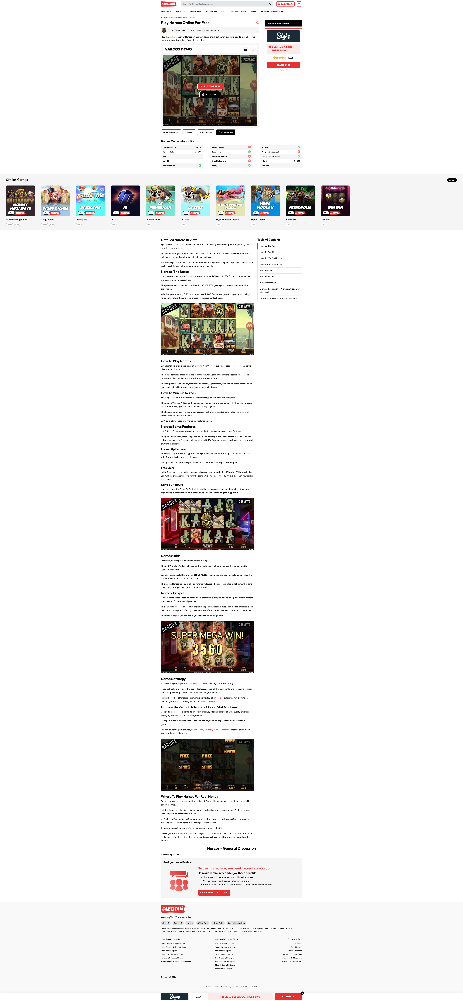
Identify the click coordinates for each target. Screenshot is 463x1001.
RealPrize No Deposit (223, 968)
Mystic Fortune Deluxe (227, 219)
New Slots (180, 11)
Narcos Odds (266, 270)
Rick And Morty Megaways (291, 958)
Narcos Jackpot (267, 276)
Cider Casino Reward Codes (172, 954)
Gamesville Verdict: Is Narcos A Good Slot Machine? (280, 290)
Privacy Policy (217, 923)
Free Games (195, 11)
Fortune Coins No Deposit (225, 961)
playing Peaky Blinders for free (214, 729)
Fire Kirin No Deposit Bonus (171, 950)
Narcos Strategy (268, 282)
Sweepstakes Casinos (216, 11)
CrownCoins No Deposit (224, 943)
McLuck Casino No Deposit (225, 965)
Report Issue (245, 49)
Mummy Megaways (16, 219)
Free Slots (166, 11)
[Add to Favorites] (257, 22)
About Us (165, 923)
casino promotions (185, 833)
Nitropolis (291, 219)
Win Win (325, 219)
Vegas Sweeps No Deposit (225, 947)
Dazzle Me (81, 219)
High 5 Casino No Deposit (225, 958)
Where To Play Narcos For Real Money (278, 298)
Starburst (298, 943)
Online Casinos (238, 11)
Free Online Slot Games (179, 17)
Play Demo (212, 94)
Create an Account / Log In (214, 893)
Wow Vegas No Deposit (224, 954)
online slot (218, 697)
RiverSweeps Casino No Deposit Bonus (176, 961)
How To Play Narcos (269, 252)
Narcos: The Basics (269, 246)
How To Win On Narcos (271, 258)
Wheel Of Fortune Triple (292, 954)
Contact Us (178, 923)
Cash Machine (296, 947)
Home (166, 17)
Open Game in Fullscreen (253, 49)
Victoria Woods (174, 30)
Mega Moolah (258, 219)
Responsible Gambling (236, 923)
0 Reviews (189, 132)
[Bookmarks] (299, 4)
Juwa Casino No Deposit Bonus (173, 943)
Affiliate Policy (202, 923)
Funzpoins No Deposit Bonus (172, 958)
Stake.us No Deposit (223, 950)
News (253, 11)
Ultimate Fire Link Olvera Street (289, 961)
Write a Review (206, 132)
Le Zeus (185, 219)
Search (270, 4)
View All (452, 180)
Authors (190, 923)
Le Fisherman (153, 219)
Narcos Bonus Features (271, 264)
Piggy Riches (47, 219)
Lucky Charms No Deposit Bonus (173, 947)
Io (112, 219)
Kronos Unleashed (295, 950)
